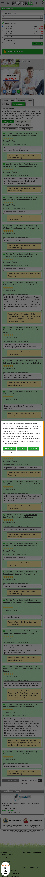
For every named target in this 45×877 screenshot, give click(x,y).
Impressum (14, 452)
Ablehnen (22, 448)
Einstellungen (9, 448)
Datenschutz (6, 452)
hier (27, 441)
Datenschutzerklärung (10, 443)
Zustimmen (33, 448)
